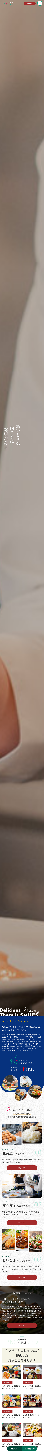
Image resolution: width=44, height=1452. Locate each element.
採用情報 (30, 4)
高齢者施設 (7, 1382)
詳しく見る (22, 1168)
